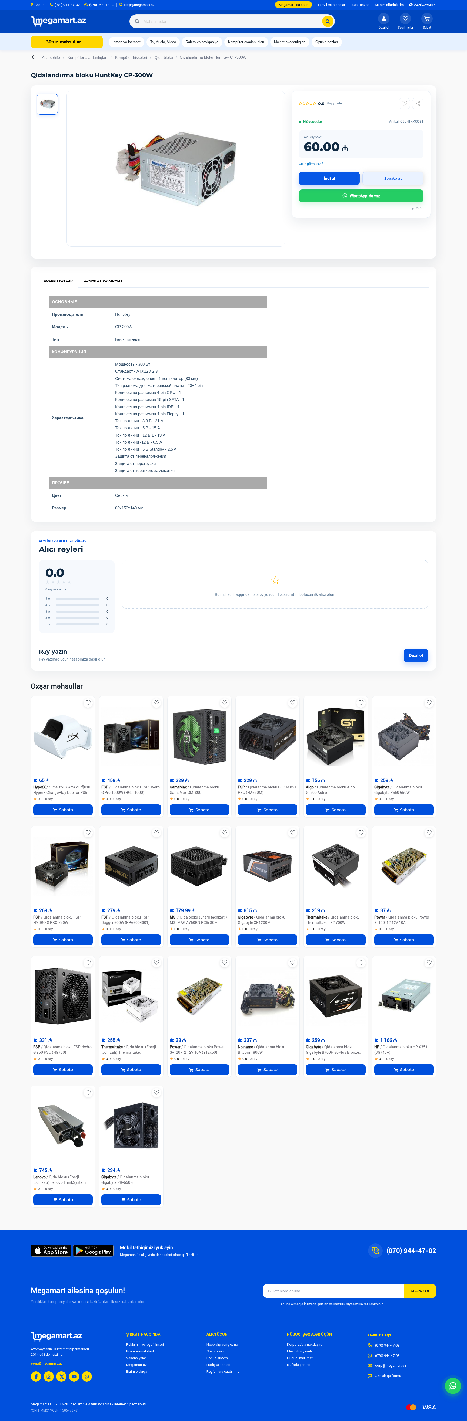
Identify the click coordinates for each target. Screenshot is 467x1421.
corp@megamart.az (47, 1363)
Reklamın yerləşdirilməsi (145, 1344)
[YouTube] (74, 1376)
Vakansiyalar (136, 1358)
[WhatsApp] (87, 1376)
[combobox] (232, 21)
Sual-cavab (215, 1351)
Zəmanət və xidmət (103, 281)
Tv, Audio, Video (163, 42)
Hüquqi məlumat (300, 1358)
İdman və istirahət (126, 42)
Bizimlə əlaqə (136, 1371)
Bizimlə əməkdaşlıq (141, 1351)
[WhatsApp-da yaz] (453, 1386)
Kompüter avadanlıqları (246, 42)
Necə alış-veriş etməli (222, 1344)
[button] (427, 21)
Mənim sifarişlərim (389, 5)
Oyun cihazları (326, 42)
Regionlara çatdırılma (222, 1371)
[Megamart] (60, 21)
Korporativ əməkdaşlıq (304, 1344)
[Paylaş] (417, 103)
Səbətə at (393, 178)
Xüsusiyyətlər (58, 281)
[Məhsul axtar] (327, 21)
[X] (61, 1376)
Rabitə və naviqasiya (202, 42)
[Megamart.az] (56, 1337)
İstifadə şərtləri (298, 1365)
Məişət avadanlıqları (290, 42)
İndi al (329, 178)
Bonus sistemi (217, 1358)
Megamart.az (136, 1365)
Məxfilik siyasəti (299, 1351)
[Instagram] (49, 1376)
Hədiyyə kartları (218, 1365)
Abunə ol (420, 1291)
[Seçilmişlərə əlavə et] (404, 103)
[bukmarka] (88, 703)
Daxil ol (416, 655)
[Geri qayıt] (34, 57)
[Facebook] (36, 1376)
